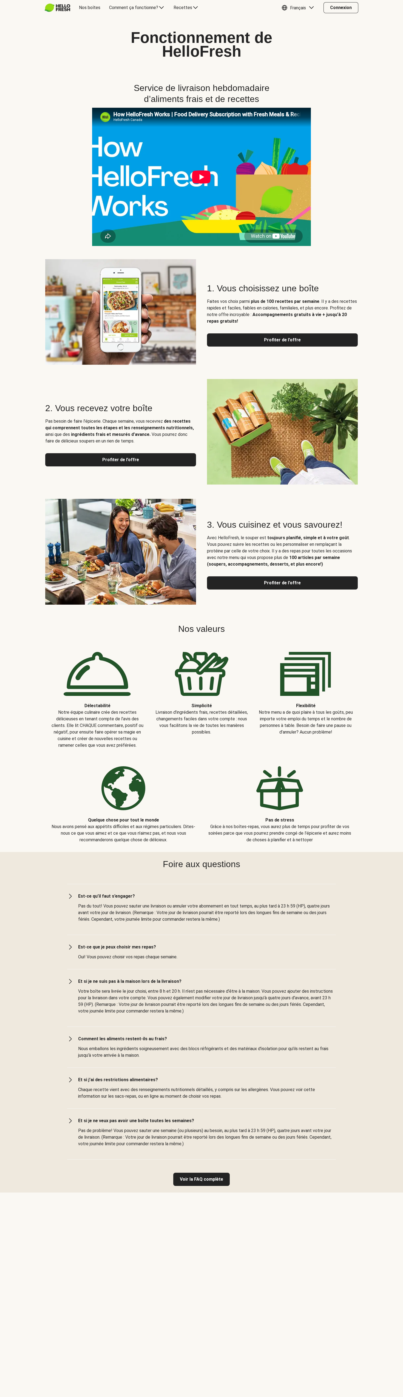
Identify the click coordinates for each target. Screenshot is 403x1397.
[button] (299, 7)
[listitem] (97, 696)
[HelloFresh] (57, 8)
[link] (201, 1179)
